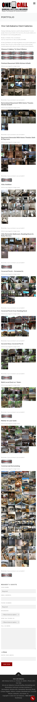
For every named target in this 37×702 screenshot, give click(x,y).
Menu (34, 3)
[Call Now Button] (32, 698)
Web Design (29, 696)
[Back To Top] (18, 675)
